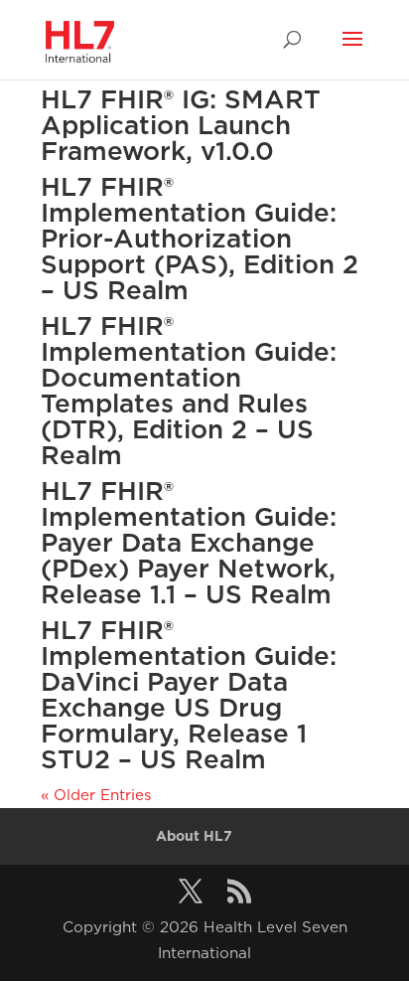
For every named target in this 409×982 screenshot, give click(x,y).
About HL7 (194, 836)
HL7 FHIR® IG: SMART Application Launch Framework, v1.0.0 (181, 124)
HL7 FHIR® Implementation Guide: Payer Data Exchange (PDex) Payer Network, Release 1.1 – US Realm (189, 542)
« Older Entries (96, 794)
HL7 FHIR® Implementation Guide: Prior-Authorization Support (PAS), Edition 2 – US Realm (199, 238)
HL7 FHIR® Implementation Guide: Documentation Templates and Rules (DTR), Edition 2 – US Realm (189, 390)
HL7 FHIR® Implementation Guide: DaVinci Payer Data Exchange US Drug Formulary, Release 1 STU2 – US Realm (189, 694)
